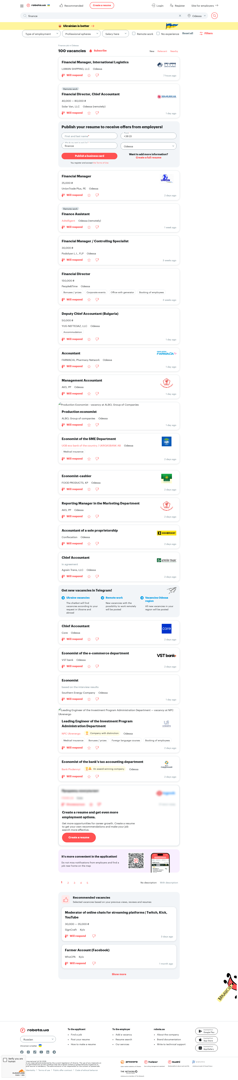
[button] (206, 1031)
